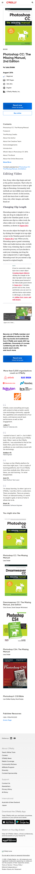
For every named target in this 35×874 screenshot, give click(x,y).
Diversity (5, 770)
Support (5, 779)
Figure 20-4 (9, 239)
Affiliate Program (8, 767)
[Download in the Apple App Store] (8, 824)
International (7, 798)
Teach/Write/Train (8, 752)
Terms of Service (7, 865)
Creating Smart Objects (21, 273)
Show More (7, 162)
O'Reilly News (6, 758)
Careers (5, 755)
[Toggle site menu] (2, 2)
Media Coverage (8, 761)
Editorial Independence (9, 867)
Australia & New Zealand (11, 802)
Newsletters (6, 786)
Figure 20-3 (24, 226)
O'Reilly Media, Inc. (13, 91)
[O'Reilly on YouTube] (15, 738)
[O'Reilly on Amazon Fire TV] (9, 842)
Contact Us (6, 783)
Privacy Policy (7, 789)
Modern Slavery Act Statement (11, 869)
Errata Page (7, 720)
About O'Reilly (8, 748)
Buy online (17, 113)
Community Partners (9, 764)
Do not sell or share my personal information (16, 855)
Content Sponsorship (9, 773)
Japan (4, 805)
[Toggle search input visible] (32, 2)
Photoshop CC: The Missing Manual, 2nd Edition (16, 168)
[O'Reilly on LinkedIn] (11, 738)
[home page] (11, 2)
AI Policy (5, 792)
